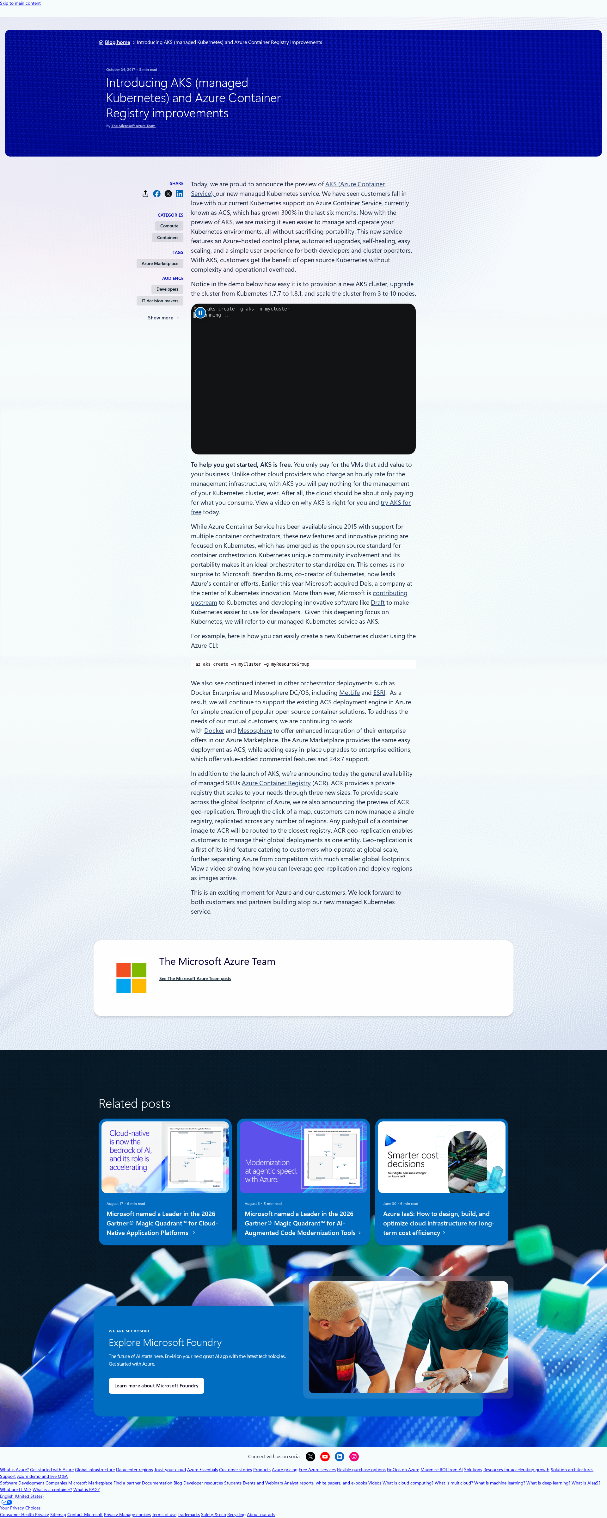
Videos (374, 1482)
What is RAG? (86, 1489)
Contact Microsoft (85, 1514)
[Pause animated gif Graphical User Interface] (200, 312)
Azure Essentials (202, 1469)
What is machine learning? (499, 1482)
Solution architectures (572, 1469)
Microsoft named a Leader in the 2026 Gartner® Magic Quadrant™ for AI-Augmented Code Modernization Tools (301, 1223)
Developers (167, 289)
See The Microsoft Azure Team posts (195, 978)
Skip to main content (20, 3)
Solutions (473, 1469)
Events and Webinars (263, 1482)
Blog (178, 1482)
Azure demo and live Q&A (42, 1476)
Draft (378, 602)
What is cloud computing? (408, 1482)
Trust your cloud (170, 1469)
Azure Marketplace (160, 263)
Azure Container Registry (276, 783)
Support (8, 1476)
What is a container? (52, 1489)
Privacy (111, 1514)
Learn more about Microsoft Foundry (156, 1386)
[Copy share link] (145, 193)
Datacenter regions (134, 1469)
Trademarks (189, 1514)
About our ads (261, 1514)
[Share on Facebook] (157, 193)
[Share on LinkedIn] (179, 193)
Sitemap (58, 1514)
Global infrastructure (95, 1469)
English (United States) (22, 1496)
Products (262, 1469)
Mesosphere (255, 730)
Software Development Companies (33, 1482)
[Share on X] (168, 193)
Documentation (157, 1482)
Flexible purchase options (361, 1469)
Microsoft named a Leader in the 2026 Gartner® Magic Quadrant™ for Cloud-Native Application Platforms (162, 1223)
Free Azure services (317, 1469)
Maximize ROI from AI (441, 1469)
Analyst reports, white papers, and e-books (325, 1482)
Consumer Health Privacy (24, 1514)
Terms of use (164, 1514)
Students (233, 1482)
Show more (160, 318)
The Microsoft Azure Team (133, 126)
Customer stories (235, 1469)
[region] (303, 664)
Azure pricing (284, 1469)
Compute (169, 225)
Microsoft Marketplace (90, 1482)
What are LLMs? (15, 1489)
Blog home (117, 42)
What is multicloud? (454, 1482)
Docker (214, 730)
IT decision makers (160, 300)
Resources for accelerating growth (516, 1469)
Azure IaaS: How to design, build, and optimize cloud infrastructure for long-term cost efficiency (438, 1223)
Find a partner (127, 1482)
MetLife (349, 692)
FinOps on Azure (403, 1469)
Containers (167, 237)
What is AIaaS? (586, 1482)
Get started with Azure (52, 1469)
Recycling (236, 1514)
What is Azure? (14, 1469)
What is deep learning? (548, 1482)
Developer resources (203, 1482)
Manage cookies (135, 1514)
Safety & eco (213, 1514)
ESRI (379, 692)
